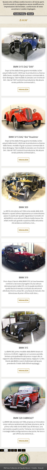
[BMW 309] (23, 203)
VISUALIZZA (23, 89)
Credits (34, 468)
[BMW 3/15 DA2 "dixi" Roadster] (23, 132)
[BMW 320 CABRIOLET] (23, 413)
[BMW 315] (23, 343)
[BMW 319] (23, 273)
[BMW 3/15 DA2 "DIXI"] (23, 62)
